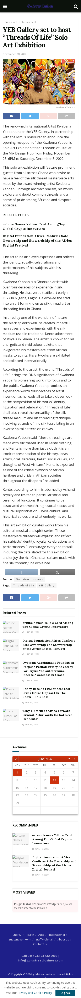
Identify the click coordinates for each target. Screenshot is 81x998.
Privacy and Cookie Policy (35, 993)
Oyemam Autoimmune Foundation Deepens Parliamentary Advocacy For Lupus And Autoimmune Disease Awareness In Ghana (48, 669)
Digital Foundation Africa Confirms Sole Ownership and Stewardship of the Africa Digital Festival (37, 240)
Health (30, 935)
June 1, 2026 (31, 680)
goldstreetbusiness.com (46, 974)
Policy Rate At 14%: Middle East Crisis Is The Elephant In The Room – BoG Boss (46, 693)
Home (6, 22)
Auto (41, 935)
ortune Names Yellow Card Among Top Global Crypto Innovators (47, 625)
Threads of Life (23, 585)
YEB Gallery (46, 585)
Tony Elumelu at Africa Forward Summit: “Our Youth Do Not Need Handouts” (47, 715)
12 (54, 780)
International (57, 935)
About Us (63, 939)
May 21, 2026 (31, 702)
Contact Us (40, 944)
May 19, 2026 (31, 724)
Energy (17, 935)
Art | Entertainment (24, 22)
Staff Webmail (44, 939)
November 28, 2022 (15, 54)
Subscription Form (20, 939)
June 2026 (45, 759)
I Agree (65, 993)
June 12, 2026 (31, 632)
